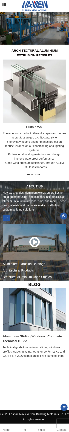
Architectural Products (18, 270)
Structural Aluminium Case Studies (27, 277)
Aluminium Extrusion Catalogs (24, 264)
